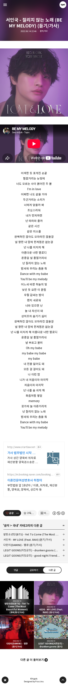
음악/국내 (43, 31)
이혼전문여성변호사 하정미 (24, 480)
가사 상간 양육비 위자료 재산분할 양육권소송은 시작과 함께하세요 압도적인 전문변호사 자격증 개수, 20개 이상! (22, 460)
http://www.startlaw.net (21, 447)
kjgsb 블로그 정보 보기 (62, 4)
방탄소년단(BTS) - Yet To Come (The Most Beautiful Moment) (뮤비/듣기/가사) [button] (17, 598)
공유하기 (34, 569)
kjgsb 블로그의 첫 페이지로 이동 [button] (34, 4)
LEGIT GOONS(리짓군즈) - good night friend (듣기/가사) (34, 555)
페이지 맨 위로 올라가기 (62, 680)
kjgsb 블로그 (5, 680)
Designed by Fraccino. (34, 681)
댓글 (16, 569)
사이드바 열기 (5, 4)
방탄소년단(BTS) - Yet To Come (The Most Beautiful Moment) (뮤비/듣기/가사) (34, 534)
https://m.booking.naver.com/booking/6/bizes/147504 (29, 474)
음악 (6, 525)
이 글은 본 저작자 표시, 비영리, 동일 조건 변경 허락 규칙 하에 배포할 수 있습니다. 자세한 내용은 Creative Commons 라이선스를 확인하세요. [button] (58, 513)
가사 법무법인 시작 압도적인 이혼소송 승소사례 (22, 453)
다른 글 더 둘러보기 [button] (32, 660)
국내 (15, 525)
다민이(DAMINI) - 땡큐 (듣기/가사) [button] (17, 632)
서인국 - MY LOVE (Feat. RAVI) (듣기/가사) (27, 539)
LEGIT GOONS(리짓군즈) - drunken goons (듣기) (32, 550)
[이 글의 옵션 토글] (18, 513)
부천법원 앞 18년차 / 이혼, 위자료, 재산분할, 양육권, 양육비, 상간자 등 (32, 487)
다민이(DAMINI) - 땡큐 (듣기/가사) (22, 545)
